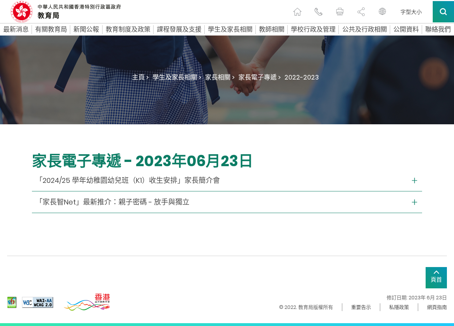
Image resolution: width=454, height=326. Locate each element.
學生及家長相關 (230, 29)
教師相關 (271, 29)
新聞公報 (86, 29)
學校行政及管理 (313, 29)
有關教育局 (51, 29)
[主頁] (297, 12)
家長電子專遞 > (259, 77)
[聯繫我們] (318, 12)
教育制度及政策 (128, 29)
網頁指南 (437, 307)
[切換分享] (361, 12)
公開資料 (406, 29)
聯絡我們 (438, 29)
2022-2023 (301, 77)
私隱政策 (399, 307)
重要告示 (361, 307)
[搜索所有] (443, 11)
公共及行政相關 (364, 29)
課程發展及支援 (179, 29)
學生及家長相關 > (177, 77)
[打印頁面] (340, 12)
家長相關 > (220, 77)
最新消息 (16, 29)
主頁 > (140, 77)
